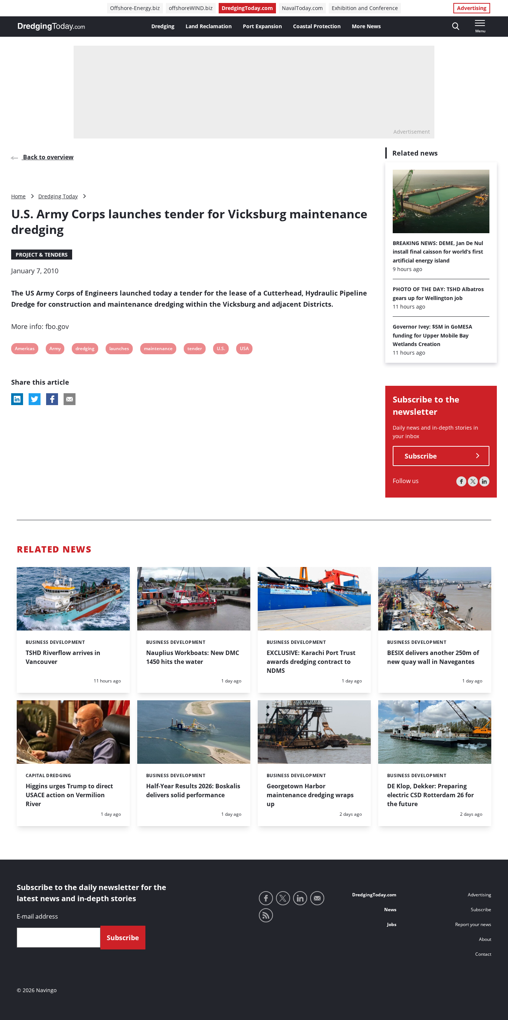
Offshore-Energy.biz (135, 8)
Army (55, 349)
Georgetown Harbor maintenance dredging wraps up (310, 795)
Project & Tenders (42, 254)
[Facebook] (461, 481)
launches (119, 349)
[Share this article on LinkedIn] (17, 399)
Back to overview (48, 157)
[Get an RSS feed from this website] (266, 915)
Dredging (162, 26)
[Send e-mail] (317, 898)
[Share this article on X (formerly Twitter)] (35, 399)
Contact (483, 954)
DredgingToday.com (247, 8)
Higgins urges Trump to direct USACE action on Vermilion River (69, 795)
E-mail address (37, 916)
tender (194, 349)
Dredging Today (58, 196)
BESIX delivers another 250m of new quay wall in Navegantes (433, 657)
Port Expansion (262, 26)
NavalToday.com (302, 8)
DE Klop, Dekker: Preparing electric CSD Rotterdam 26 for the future (430, 795)
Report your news (473, 924)
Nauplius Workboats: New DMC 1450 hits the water (192, 657)
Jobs (391, 924)
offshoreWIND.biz (191, 8)
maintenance (158, 349)
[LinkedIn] (484, 481)
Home (18, 196)
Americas (25, 349)
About (485, 939)
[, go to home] (51, 26)
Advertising (471, 8)
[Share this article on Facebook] (52, 399)
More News (366, 26)
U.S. (221, 349)
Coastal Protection (317, 26)
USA (244, 349)
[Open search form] (455, 26)
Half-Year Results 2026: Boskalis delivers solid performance (193, 790)
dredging (84, 349)
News (390, 909)
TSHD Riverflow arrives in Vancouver (63, 657)
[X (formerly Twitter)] (473, 481)
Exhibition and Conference (365, 8)
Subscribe (421, 456)
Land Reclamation (209, 26)
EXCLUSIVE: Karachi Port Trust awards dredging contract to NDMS (311, 662)
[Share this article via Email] (69, 399)
